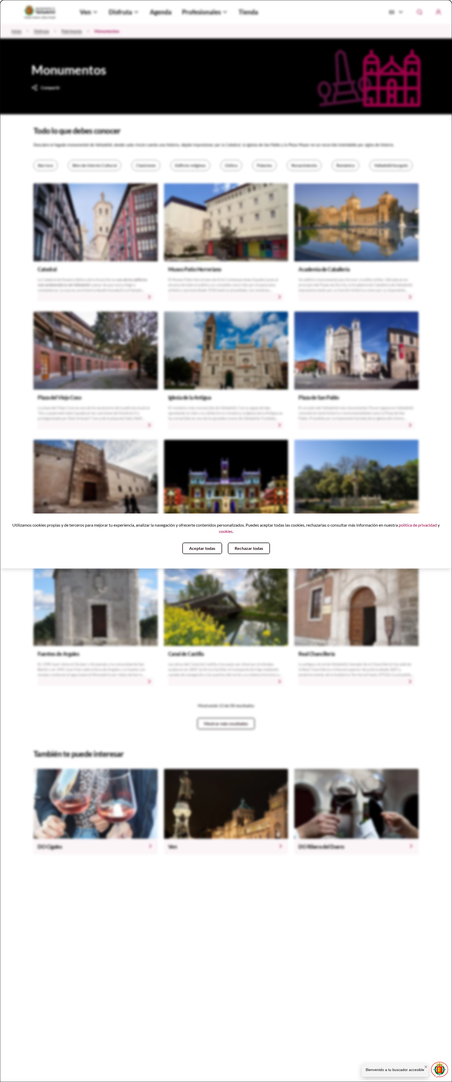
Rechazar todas (249, 548)
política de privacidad (418, 524)
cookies (226, 531)
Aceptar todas (202, 548)
